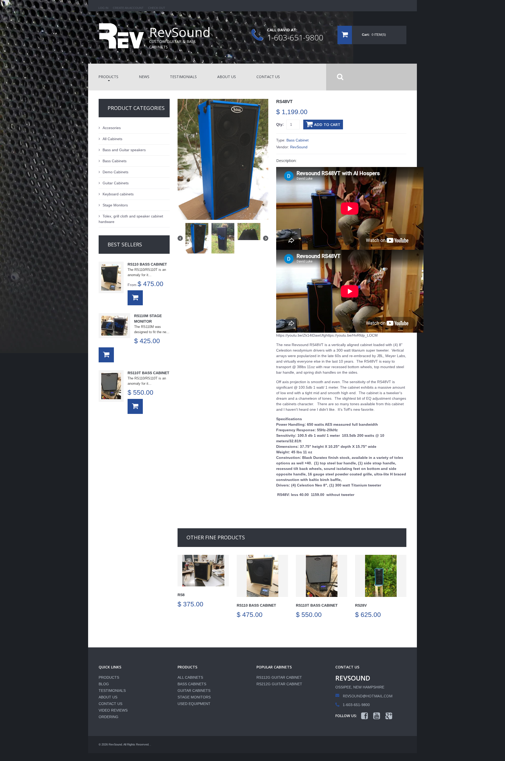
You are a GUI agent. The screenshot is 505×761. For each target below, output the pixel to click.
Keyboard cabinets (118, 194)
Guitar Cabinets (116, 183)
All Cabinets (112, 139)
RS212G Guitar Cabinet (279, 684)
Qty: (280, 124)
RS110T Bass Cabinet (317, 605)
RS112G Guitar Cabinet (279, 677)
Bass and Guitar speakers (124, 150)
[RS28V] (380, 576)
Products (109, 677)
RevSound (298, 147)
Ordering (108, 717)
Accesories (112, 128)
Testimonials (112, 690)
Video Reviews (113, 710)
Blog (104, 684)
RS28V (361, 605)
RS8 (181, 595)
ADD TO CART (327, 124)
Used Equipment (194, 704)
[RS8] (203, 570)
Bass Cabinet (297, 140)
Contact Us (110, 704)
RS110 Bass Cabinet (256, 605)
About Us (108, 697)
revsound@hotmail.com (367, 695)
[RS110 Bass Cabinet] (262, 576)
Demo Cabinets (115, 172)
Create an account (128, 7)
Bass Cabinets (115, 161)
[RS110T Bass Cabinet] (321, 576)
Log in (103, 7)
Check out (156, 7)
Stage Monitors (115, 205)
